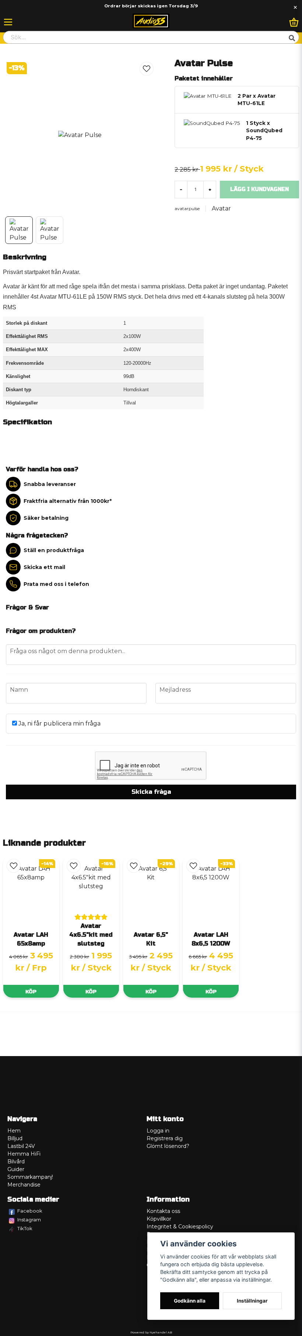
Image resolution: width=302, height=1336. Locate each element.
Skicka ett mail (44, 567)
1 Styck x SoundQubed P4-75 (264, 130)
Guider (15, 1169)
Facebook (29, 1211)
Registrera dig (165, 1138)
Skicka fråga (151, 791)
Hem (14, 1130)
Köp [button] (30, 992)
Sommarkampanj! (30, 1177)
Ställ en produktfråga (54, 550)
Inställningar (252, 1301)
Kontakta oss (163, 1211)
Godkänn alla (190, 1301)
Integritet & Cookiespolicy (180, 1226)
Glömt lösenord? (168, 1146)
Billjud (14, 1138)
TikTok (24, 1228)
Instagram (29, 1219)
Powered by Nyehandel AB (151, 1332)
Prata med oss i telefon (56, 584)
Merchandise (24, 1184)
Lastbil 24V (21, 1146)
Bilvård (16, 1161)
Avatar (221, 208)
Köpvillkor (159, 1219)
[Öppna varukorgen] (294, 22)
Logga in (158, 1130)
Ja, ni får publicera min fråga (59, 723)
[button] (146, 68)
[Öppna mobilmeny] (8, 22)
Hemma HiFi (24, 1153)
